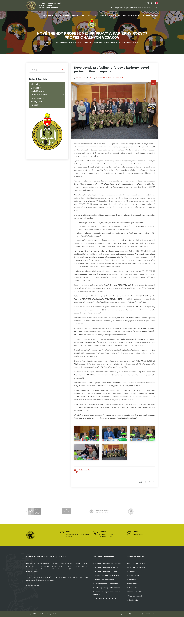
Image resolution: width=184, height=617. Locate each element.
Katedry (86, 16)
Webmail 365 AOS (135, 592)
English (155, 614)
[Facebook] (145, 3)
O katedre (36, 88)
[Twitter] (149, 482)
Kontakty (148, 16)
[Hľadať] (62, 70)
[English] (156, 3)
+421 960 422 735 (151, 8)
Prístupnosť (139, 614)
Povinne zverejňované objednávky (108, 563)
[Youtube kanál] (151, 3)
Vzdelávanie (37, 91)
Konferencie (37, 98)
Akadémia (48, 16)
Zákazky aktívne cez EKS (104, 580)
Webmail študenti (135, 596)
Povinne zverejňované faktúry (106, 567)
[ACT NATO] (140, 511)
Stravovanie (133, 584)
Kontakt (35, 105)
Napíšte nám (136, 8)
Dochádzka (132, 588)
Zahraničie (133, 16)
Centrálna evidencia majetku (106, 598)
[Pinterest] (153, 482)
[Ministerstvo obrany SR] (76, 511)
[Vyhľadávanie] (156, 15)
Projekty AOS (133, 575)
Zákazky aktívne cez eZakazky (107, 575)
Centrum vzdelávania (136, 567)
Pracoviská (100, 16)
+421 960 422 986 (106, 537)
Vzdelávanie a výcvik (67, 16)
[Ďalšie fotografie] (76, 471)
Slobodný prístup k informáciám (107, 588)
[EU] (43, 511)
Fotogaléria (37, 101)
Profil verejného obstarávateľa (106, 584)
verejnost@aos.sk (139, 535)
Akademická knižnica (136, 563)
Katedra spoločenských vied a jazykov (67, 42)
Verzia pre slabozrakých (120, 8)
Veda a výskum (117, 16)
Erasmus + (132, 571)
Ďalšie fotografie (84, 470)
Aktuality (36, 84)
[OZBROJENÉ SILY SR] (108, 511)
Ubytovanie (132, 580)
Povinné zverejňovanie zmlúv (106, 571)
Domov (48, 42)
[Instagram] (148, 3)
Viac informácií (33, 585)
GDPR (148, 614)
